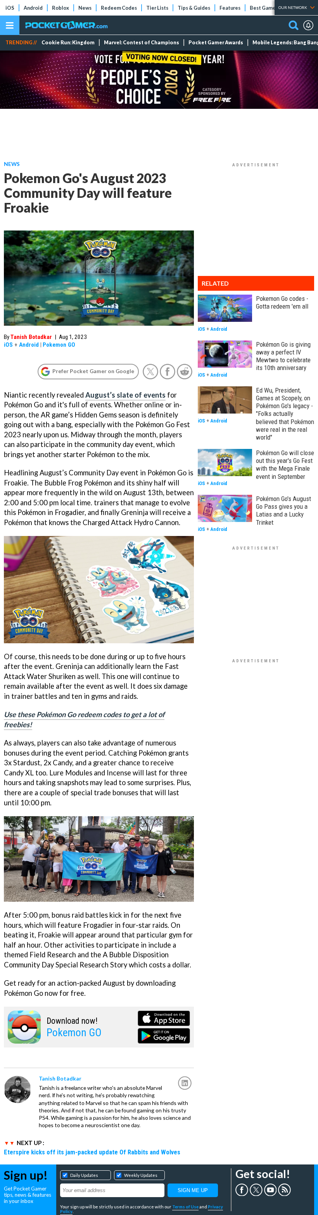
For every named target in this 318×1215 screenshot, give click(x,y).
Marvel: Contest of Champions (141, 42)
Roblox (60, 8)
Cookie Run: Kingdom (68, 42)
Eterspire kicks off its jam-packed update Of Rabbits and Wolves (92, 1152)
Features (229, 8)
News (85, 8)
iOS (9, 8)
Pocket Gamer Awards (215, 42)
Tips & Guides (194, 8)
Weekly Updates (140, 1175)
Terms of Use (185, 1206)
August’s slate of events (125, 395)
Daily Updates (84, 1175)
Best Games (264, 8)
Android (33, 8)
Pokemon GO (59, 344)
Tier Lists (157, 8)
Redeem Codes (119, 8)
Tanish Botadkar (31, 336)
